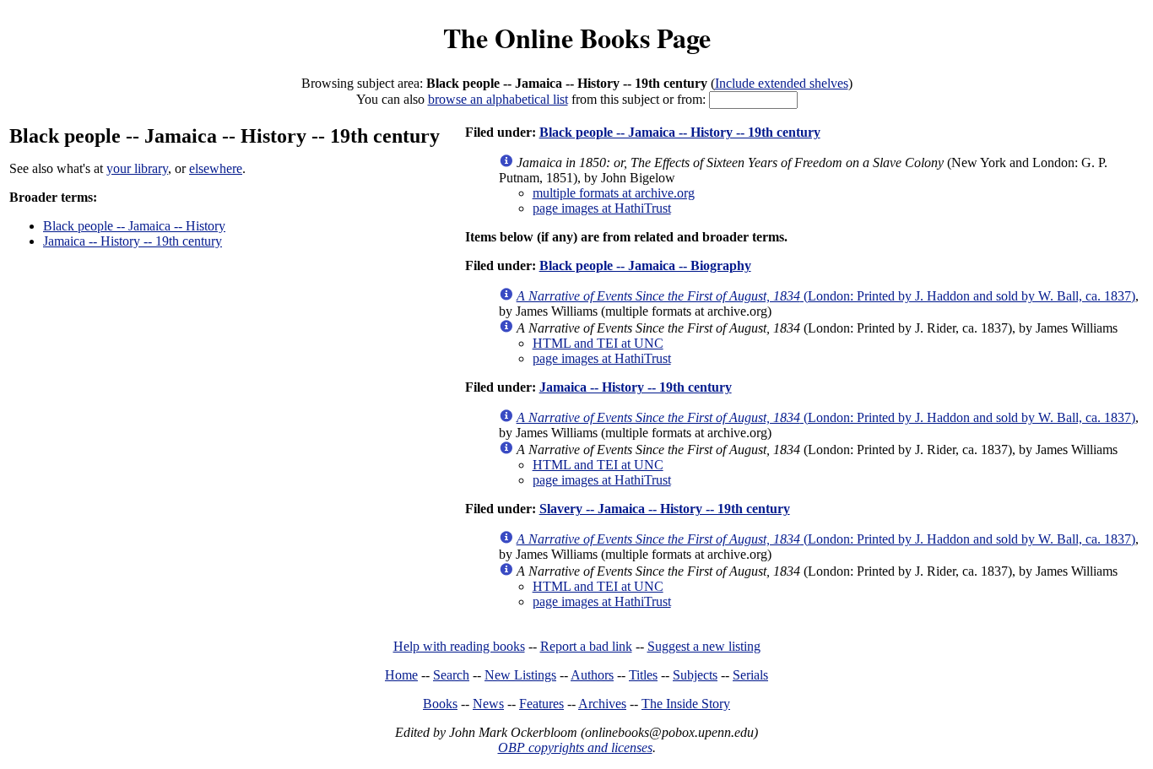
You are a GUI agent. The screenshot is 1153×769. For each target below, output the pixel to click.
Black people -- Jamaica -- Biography (645, 265)
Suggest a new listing (704, 646)
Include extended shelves (781, 83)
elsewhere (215, 168)
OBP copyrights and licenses (575, 747)
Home (401, 675)
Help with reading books (459, 646)
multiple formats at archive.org (614, 193)
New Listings (520, 675)
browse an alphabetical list (498, 99)
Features (541, 703)
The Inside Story (685, 703)
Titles (643, 675)
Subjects (695, 675)
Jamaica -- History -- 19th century (132, 241)
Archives (602, 703)
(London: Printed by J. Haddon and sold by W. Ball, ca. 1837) (826, 296)
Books (440, 703)
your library (137, 168)
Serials (750, 675)
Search (451, 675)
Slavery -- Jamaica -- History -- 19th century (664, 508)
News (488, 703)
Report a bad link (586, 646)
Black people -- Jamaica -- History (134, 226)
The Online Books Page (577, 37)
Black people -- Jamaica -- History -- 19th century (679, 132)
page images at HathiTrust (602, 208)
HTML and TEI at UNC (598, 343)
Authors (592, 675)
